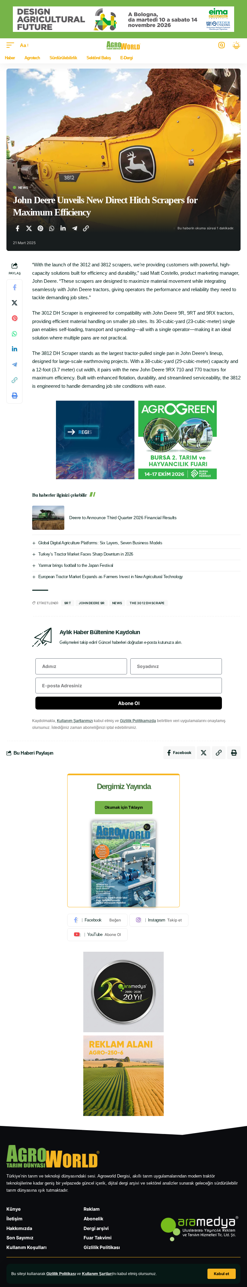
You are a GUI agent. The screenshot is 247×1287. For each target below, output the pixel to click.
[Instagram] (158, 920)
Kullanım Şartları (97, 1274)
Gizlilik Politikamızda (138, 721)
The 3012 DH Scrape (147, 603)
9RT (67, 603)
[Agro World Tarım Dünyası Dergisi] (123, 45)
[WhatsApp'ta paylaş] (51, 228)
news (117, 603)
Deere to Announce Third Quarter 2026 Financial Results (122, 517)
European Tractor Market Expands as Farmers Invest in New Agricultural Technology (110, 576)
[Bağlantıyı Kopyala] (85, 228)
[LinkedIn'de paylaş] (63, 228)
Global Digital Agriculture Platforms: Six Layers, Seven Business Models (100, 542)
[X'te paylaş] (28, 228)
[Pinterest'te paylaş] (40, 228)
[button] (221, 1274)
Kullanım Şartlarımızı (75, 721)
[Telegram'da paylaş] (74, 228)
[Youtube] (97, 934)
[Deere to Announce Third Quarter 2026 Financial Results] (48, 518)
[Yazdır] (14, 395)
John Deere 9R (92, 603)
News (23, 187)
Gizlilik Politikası (61, 1274)
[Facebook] (97, 920)
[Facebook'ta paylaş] (17, 228)
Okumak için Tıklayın (124, 807)
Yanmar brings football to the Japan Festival (75, 565)
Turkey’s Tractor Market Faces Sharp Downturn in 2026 (85, 554)
